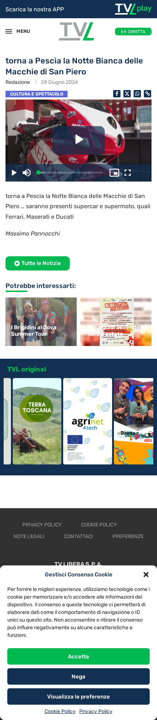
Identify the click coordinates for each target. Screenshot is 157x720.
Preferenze (127, 536)
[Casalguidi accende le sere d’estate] (116, 321)
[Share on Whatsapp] (137, 93)
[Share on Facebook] (116, 93)
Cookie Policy (60, 711)
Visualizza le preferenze (78, 696)
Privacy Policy (95, 711)
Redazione (17, 82)
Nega (78, 676)
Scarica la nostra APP (34, 9)
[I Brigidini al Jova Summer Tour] (40, 321)
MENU (19, 31)
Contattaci (78, 536)
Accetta (78, 656)
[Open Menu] (8, 31)
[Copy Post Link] (147, 93)
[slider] (70, 173)
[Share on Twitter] (127, 93)
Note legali (29, 536)
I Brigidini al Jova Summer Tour (34, 330)
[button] (146, 574)
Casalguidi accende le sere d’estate (116, 330)
